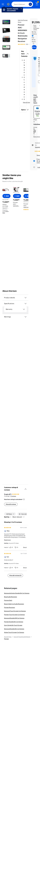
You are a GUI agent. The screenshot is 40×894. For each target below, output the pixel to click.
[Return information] (33, 43)
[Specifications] (25, 303)
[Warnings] (25, 316)
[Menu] (3, 4)
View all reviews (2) (15, 575)
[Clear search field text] (28, 4)
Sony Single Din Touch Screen (13, 625)
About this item (9, 291)
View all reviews (11, 504)
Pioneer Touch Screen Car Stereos (14, 614)
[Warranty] (24, 309)
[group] (26, 44)
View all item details (29, 102)
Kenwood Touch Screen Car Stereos (15, 611)
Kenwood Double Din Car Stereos (14, 629)
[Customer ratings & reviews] (25, 488)
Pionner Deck (8, 600)
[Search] (30, 4)
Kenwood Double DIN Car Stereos (14, 618)
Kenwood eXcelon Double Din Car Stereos (16, 593)
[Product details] (25, 297)
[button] (23, 53)
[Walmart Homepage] (8, 4)
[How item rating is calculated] (24, 499)
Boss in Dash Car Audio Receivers (14, 604)
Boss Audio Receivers (10, 597)
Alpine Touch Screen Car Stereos (14, 632)
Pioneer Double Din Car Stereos (13, 621)
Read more (7, 540)
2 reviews (13, 496)
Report (25, 547)
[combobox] (22, 4)
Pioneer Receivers (9, 607)
